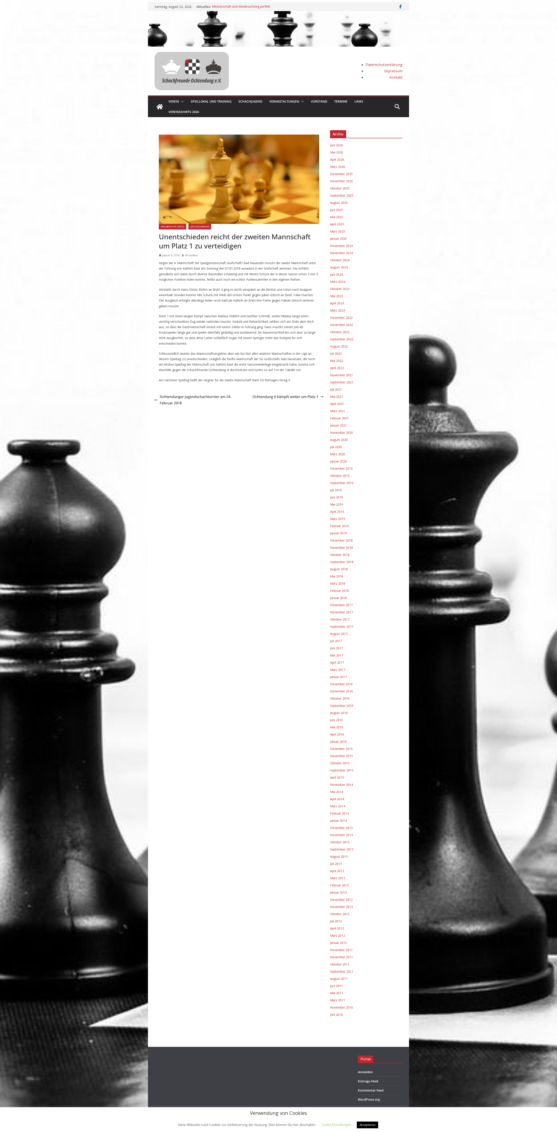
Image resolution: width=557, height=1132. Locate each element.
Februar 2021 (339, 418)
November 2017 (341, 612)
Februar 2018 (339, 591)
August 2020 (339, 440)
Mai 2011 (336, 993)
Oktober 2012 (339, 914)
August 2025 (339, 203)
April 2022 (337, 368)
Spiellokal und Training (211, 101)
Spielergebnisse (199, 226)
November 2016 (341, 691)
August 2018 (339, 569)
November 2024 (341, 253)
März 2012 (337, 935)
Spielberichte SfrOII (173, 226)
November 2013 (341, 835)
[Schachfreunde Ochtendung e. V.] (278, 14)
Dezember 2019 (341, 468)
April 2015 (337, 777)
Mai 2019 (336, 504)
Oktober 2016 (339, 698)
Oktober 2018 (339, 555)
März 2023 (337, 310)
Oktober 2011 (339, 964)
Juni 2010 (336, 1014)
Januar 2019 (338, 533)
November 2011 (341, 957)
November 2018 (341, 547)
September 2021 (341, 382)
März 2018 (337, 583)
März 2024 (337, 282)
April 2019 (337, 511)
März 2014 (337, 806)
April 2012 (337, 928)
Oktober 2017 (339, 619)
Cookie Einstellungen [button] (336, 1124)
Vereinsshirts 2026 (183, 112)
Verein (173, 101)
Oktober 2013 (339, 842)
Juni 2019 (336, 497)
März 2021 (337, 411)
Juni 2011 (336, 986)
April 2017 (337, 662)
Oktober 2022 (339, 332)
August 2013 (339, 856)
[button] (181, 101)
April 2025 (337, 224)
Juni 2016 (336, 720)
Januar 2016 (338, 741)
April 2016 (337, 734)
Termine (340, 101)
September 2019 (341, 483)
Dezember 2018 (341, 540)
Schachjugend (250, 101)
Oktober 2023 (339, 289)
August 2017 (339, 634)
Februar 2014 (339, 813)
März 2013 (337, 878)
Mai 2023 (336, 296)
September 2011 (341, 971)
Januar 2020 (338, 461)
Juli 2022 (336, 353)
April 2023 (337, 303)
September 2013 (341, 849)
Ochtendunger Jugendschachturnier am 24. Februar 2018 (195, 399)
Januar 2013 (338, 892)
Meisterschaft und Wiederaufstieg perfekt (241, 7)
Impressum (393, 71)
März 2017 (337, 670)
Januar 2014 (338, 820)
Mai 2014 (336, 792)
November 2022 (341, 325)
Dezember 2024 (341, 246)
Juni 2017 (336, 648)
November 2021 (341, 375)
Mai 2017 (336, 655)
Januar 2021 (338, 425)
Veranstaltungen (284, 101)
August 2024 (339, 267)
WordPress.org (369, 1099)
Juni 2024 (336, 274)
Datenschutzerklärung (384, 64)
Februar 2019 (339, 526)
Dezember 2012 (341, 900)
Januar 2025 (338, 238)
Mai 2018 (336, 576)
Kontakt (396, 77)
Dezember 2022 (341, 317)
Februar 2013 (339, 885)
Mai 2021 (336, 397)
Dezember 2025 (341, 174)
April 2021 (337, 404)
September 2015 (341, 770)
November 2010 (341, 1007)
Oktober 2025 (339, 188)
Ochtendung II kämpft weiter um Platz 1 (285, 396)
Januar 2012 (338, 943)
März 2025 (337, 231)
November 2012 (341, 907)
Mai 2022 (336, 361)
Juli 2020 (336, 447)
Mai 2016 (336, 727)
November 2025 (341, 181)
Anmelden (365, 1072)
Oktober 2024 (339, 260)
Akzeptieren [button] (367, 1125)
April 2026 (337, 159)
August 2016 (339, 713)
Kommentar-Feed (371, 1090)
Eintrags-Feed (368, 1081)
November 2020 (341, 432)
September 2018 (341, 562)
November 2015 (341, 756)
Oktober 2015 (339, 763)
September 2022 (341, 339)
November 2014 (341, 785)
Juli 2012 (336, 921)
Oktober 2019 (339, 476)
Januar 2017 (338, 677)
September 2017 (341, 626)
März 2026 (337, 167)
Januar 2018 (338, 598)
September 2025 (341, 195)
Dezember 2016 (341, 684)
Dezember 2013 (341, 828)
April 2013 (337, 871)
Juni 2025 (336, 210)
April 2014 (337, 799)
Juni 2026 (336, 145)
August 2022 (339, 346)
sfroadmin (191, 255)
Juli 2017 (336, 641)
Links (358, 101)
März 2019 (337, 519)
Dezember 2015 (341, 749)
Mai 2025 (336, 217)
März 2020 (337, 454)
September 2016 (341, 705)
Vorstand (319, 101)
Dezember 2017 (341, 605)
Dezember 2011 (341, 950)
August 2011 (339, 979)
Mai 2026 (336, 152)
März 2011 (337, 1000)
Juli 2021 (336, 389)
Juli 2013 (336, 864)
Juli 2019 (336, 490)
